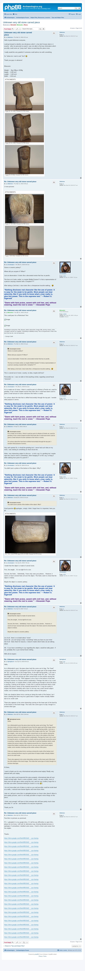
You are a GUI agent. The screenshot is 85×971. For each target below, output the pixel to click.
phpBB (36, 954)
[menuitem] (15, 14)
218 (64, 661)
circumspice (63, 273)
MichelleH (13, 25)
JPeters (25, 25)
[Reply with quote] (53, 33)
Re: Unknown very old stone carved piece (20, 181)
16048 (64, 314)
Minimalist (20, 25)
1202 (64, 276)
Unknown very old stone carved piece (21, 22)
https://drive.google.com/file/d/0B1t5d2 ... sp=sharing (21, 838)
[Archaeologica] (13, 7)
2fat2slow (62, 32)
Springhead (63, 659)
